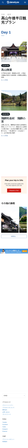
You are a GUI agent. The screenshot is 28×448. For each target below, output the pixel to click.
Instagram (5, 429)
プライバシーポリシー (8, 439)
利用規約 (4, 441)
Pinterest (4, 431)
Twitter (4, 426)
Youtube (4, 422)
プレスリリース (6, 414)
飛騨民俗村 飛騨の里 (13, 120)
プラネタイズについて (8, 407)
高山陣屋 (6, 69)
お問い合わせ (6, 412)
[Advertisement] (14, 160)
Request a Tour (14, 190)
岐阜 (9, 14)
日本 (3, 14)
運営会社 (4, 409)
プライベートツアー (7, 405)
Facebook (5, 424)
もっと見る (4, 80)
